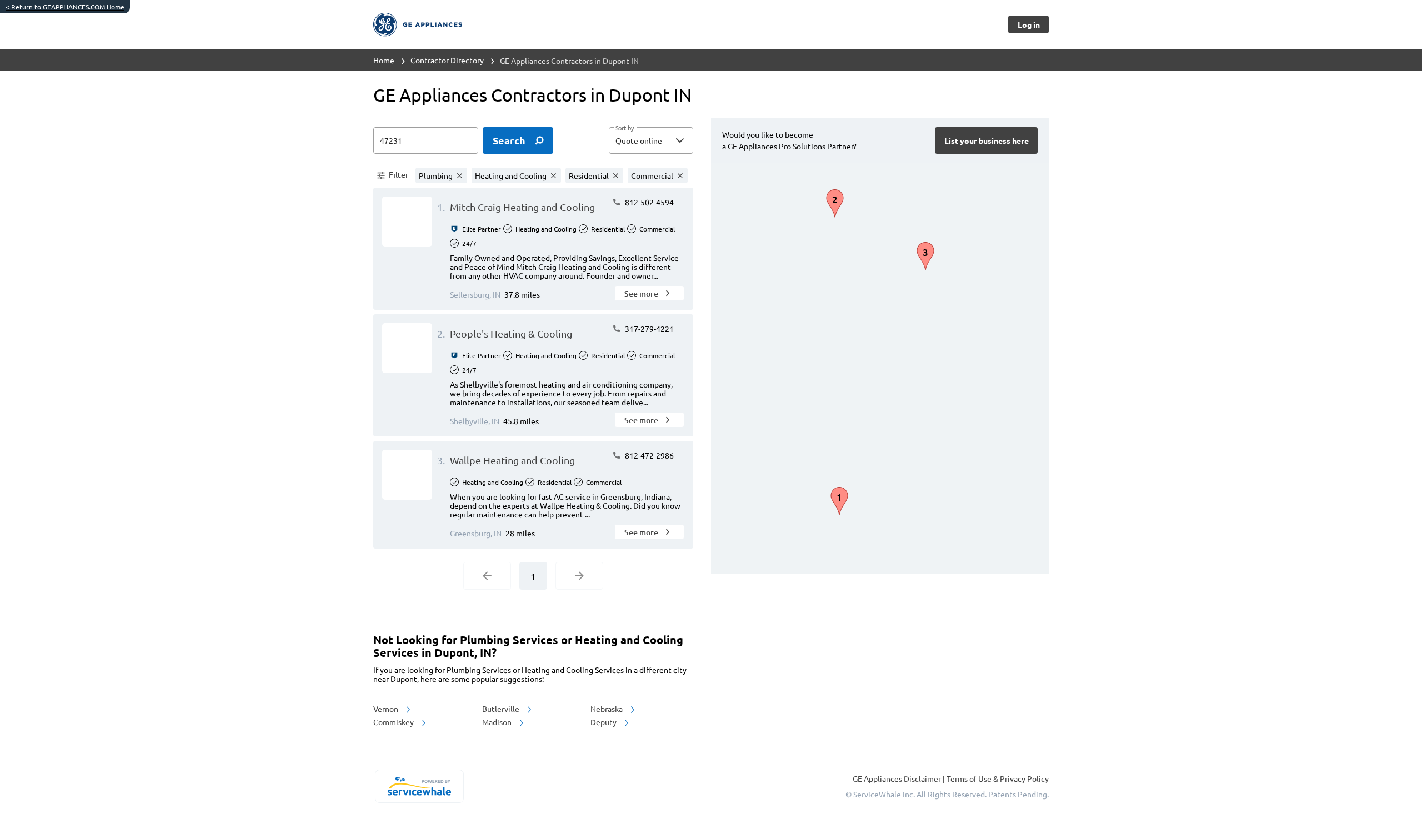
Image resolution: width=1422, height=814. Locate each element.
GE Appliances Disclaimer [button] (898, 778)
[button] (651, 140)
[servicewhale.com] (419, 786)
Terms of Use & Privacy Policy (998, 778)
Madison (497, 722)
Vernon (386, 708)
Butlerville (501, 708)
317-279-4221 (648, 329)
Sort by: (625, 128)
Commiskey (394, 722)
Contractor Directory (447, 60)
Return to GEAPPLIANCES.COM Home (65, 6)
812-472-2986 (648, 455)
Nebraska (607, 708)
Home (383, 60)
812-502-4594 (648, 202)
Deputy (604, 722)
